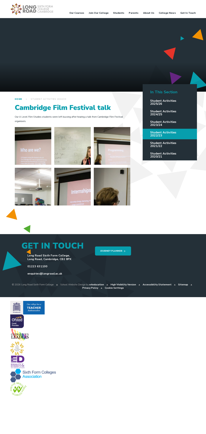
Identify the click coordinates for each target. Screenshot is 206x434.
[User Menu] (157, 5)
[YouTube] (181, 5)
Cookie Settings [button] (114, 288)
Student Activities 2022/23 (48, 99)
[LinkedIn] (187, 5)
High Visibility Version (123, 284)
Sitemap (183, 284)
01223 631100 (37, 266)
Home (18, 99)
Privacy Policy (90, 288)
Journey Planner (111, 250)
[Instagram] (175, 5)
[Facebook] (163, 5)
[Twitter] (169, 5)
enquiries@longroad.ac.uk (44, 273)
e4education (96, 284)
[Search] (193, 5)
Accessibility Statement (157, 284)
